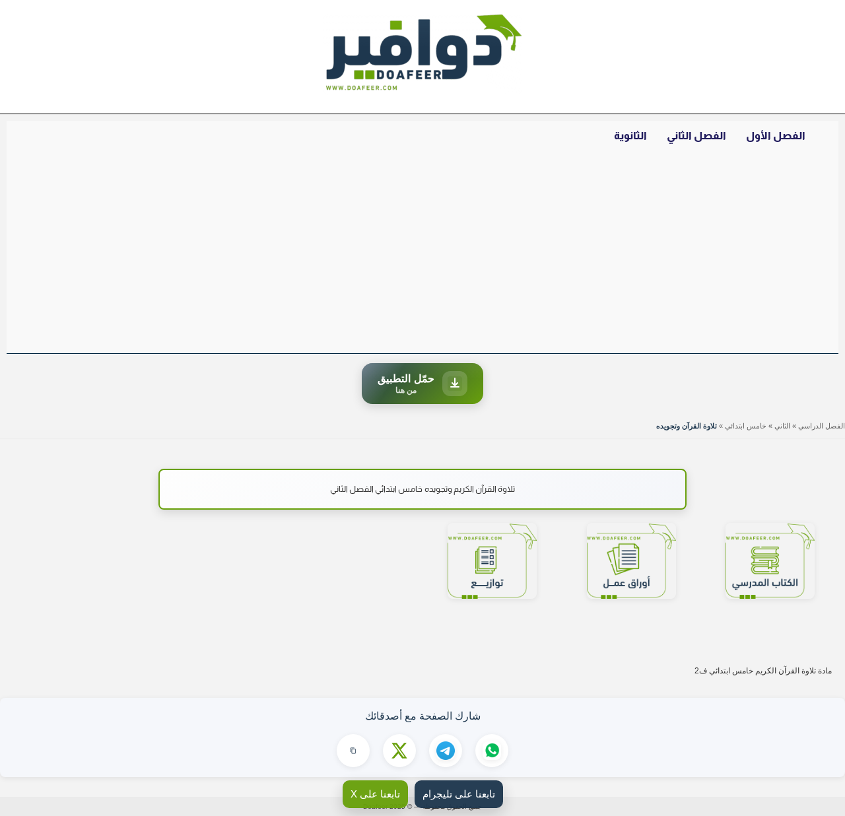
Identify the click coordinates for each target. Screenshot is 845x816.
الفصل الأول (775, 135)
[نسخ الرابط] (353, 750)
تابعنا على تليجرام (458, 793)
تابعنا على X (375, 793)
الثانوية (630, 135)
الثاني (782, 426)
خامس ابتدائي (745, 426)
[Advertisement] (422, 254)
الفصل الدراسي (821, 426)
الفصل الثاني (696, 135)
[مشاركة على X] (399, 750)
